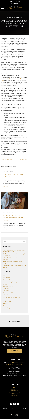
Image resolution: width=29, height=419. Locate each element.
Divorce (5, 284)
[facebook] (11, 404)
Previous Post (7, 159)
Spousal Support (7, 308)
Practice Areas (14, 390)
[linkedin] (18, 404)
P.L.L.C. (5, 299)
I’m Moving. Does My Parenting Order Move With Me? (14, 23)
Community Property (8, 279)
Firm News (6, 290)
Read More (5, 186)
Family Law (6, 288)
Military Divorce (7, 295)
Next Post (23, 159)
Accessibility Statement (21, 413)
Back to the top (15, 321)
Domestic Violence (8, 286)
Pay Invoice (14, 3)
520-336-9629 (16, 368)
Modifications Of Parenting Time (11, 297)
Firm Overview (14, 389)
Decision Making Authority (10, 282)
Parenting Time (7, 301)
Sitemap (12, 413)
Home (14, 387)
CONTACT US (14, 351)
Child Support (6, 277)
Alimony (5, 275)
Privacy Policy (6, 413)
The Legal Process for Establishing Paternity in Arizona (13, 217)
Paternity (19, 17)
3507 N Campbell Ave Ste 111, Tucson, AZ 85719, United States (15, 363)
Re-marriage (6, 305)
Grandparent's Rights (8, 292)
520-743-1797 (15, 2)
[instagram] (14, 404)
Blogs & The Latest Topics (14, 392)
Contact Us (15, 393)
